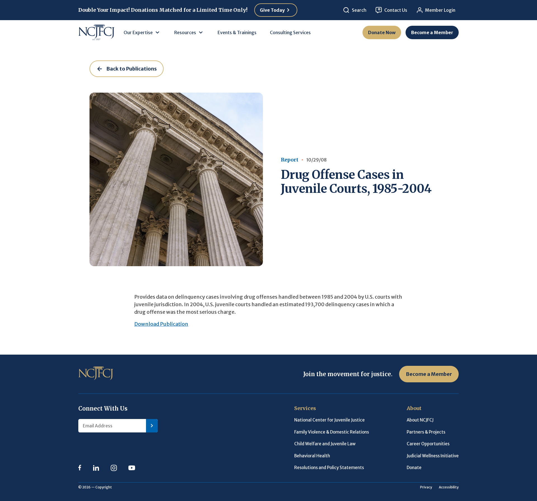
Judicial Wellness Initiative (433, 455)
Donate (414, 467)
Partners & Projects (426, 432)
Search (359, 10)
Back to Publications (131, 68)
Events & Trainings (237, 32)
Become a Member (432, 32)
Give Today (272, 10)
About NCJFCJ (420, 420)
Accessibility (449, 487)
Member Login (440, 10)
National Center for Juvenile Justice (329, 420)
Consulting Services (290, 32)
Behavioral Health (312, 455)
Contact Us (395, 10)
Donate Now (381, 32)
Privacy (426, 487)
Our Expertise (138, 32)
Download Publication (161, 324)
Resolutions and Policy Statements (329, 467)
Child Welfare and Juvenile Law (324, 443)
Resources (185, 32)
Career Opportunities (428, 443)
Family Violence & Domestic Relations (331, 432)
